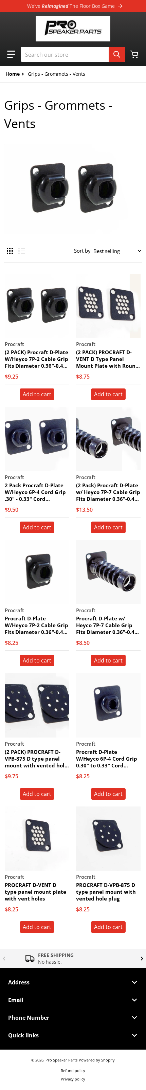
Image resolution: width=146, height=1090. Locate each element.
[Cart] (135, 54)
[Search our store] (117, 54)
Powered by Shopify (97, 1059)
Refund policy (73, 1070)
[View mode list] (22, 251)
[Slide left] (4, 958)
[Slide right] (142, 958)
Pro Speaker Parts (61, 1059)
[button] (11, 54)
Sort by (82, 250)
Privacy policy (73, 1079)
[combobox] (73, 54)
